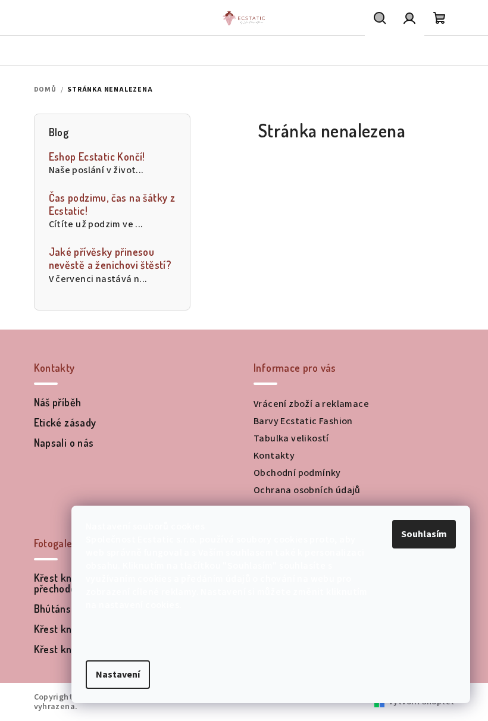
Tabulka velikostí (291, 438)
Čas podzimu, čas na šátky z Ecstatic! (112, 204)
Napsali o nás (64, 442)
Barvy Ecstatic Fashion (303, 421)
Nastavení (118, 674)
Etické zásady (65, 422)
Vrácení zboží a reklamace (311, 403)
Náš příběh (58, 402)
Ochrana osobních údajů (307, 490)
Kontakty (274, 455)
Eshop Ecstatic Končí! (97, 157)
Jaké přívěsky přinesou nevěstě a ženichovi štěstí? (110, 258)
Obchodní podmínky (297, 472)
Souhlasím (424, 534)
